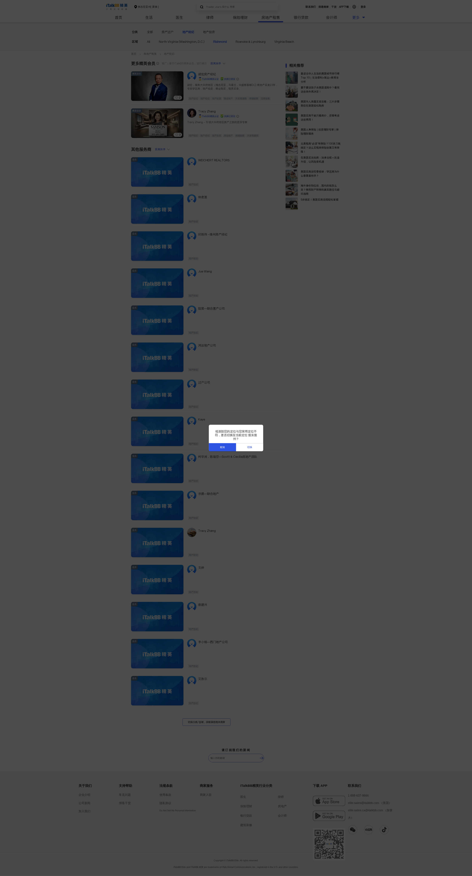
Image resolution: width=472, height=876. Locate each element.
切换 (249, 447)
